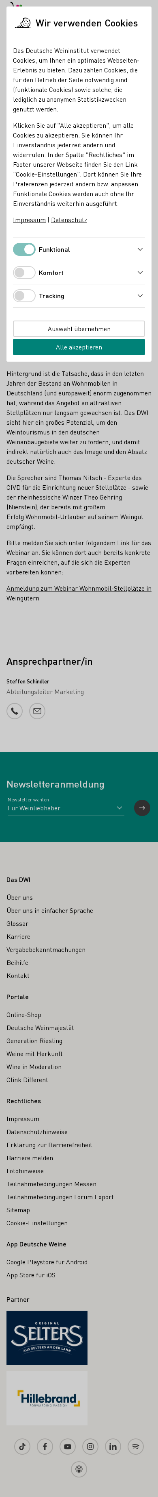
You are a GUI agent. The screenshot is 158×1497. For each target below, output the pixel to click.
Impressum (29, 219)
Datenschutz (69, 219)
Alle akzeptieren (79, 347)
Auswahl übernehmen (79, 328)
